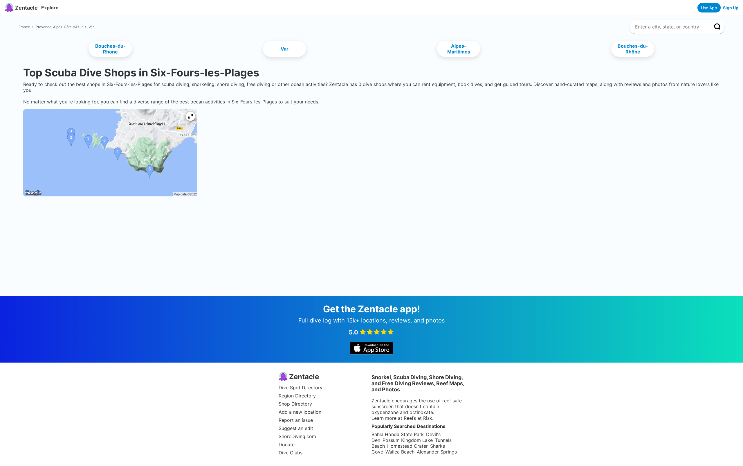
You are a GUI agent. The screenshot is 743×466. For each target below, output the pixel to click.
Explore (50, 7)
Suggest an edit (296, 428)
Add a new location (300, 412)
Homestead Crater (407, 446)
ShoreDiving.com (297, 436)
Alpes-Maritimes (458, 49)
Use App (709, 7)
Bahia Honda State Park (398, 434)
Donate (287, 444)
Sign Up (730, 7)
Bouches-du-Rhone (110, 49)
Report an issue (296, 420)
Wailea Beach (399, 452)
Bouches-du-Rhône (633, 49)
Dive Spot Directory (300, 387)
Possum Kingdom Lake (408, 440)
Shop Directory (295, 404)
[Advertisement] (371, 220)
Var (284, 49)
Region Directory (297, 396)
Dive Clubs (290, 453)
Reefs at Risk (418, 418)
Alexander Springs (437, 452)
